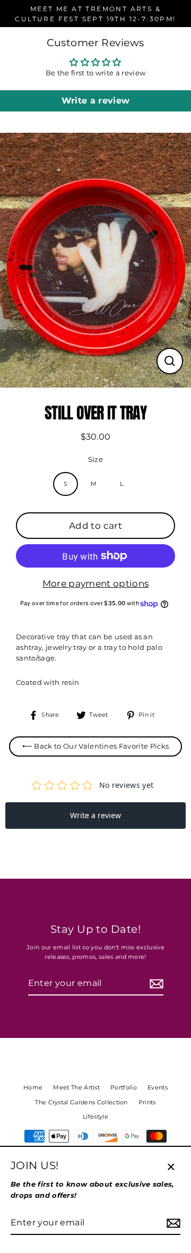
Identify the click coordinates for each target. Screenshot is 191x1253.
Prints (147, 1102)
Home (32, 1087)
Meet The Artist (76, 1087)
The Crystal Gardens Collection (81, 1102)
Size (95, 460)
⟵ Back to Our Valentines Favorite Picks (95, 746)
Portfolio (123, 1087)
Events (157, 1087)
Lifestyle (95, 1116)
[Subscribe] (154, 983)
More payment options (95, 583)
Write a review (95, 101)
